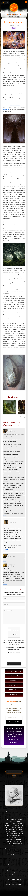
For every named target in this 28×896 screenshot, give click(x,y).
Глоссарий (14, 680)
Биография (14, 676)
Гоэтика (11, 731)
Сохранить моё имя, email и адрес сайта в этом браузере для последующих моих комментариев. (14, 642)
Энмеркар (11, 565)
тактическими (15, 105)
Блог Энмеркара (14, 14)
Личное (18, 731)
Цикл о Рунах (14, 685)
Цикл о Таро (14, 690)
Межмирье (18, 734)
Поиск (11, 722)
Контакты (14, 694)
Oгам (10, 728)
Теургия (14, 742)
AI (18, 722)
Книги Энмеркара (14, 671)
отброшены (6, 109)
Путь (13, 28)
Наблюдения (18, 737)
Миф (9, 737)
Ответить (4, 515)
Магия (10, 734)
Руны (18, 739)
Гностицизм (18, 728)
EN (7, 3)
